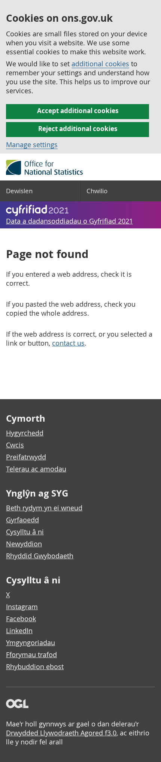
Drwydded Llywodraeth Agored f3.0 (61, 732)
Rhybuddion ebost (35, 666)
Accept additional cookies (77, 110)
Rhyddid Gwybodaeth (39, 555)
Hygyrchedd (24, 432)
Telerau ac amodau (36, 468)
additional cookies (100, 63)
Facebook (21, 618)
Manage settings (32, 144)
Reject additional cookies (77, 128)
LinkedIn (19, 630)
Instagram (22, 606)
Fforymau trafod (31, 654)
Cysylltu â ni (25, 531)
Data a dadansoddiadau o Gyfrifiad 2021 (69, 220)
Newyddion (24, 543)
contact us (68, 343)
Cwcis (15, 444)
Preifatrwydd (26, 456)
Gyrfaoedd (22, 519)
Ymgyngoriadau (30, 642)
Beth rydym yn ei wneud (44, 507)
